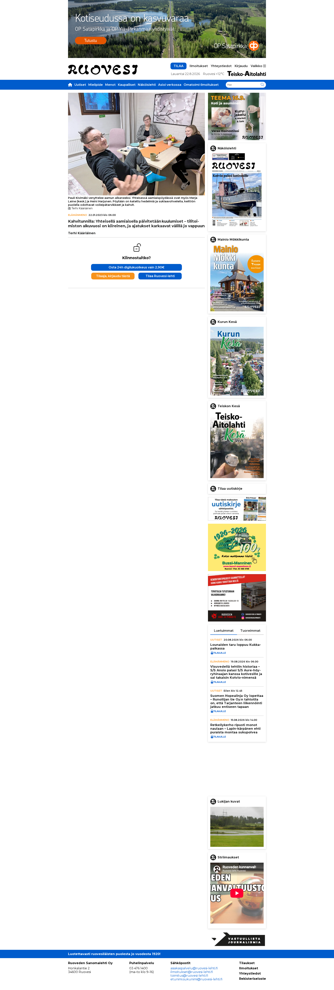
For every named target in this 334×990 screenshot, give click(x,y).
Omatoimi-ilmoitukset (201, 85)
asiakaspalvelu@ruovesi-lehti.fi (194, 968)
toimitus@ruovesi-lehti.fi (189, 975)
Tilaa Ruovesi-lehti (160, 276)
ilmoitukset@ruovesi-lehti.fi (191, 972)
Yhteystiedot (221, 66)
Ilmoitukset (199, 66)
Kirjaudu (241, 66)
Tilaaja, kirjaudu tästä (113, 276)
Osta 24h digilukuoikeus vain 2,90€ (136, 267)
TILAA (178, 66)
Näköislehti (147, 85)
